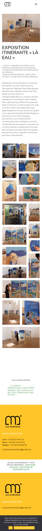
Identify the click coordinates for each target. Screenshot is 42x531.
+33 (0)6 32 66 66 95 (18, 445)
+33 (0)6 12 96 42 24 (15, 440)
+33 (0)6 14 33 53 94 (16, 442)
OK (11, 528)
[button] (14, 151)
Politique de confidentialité (23, 468)
